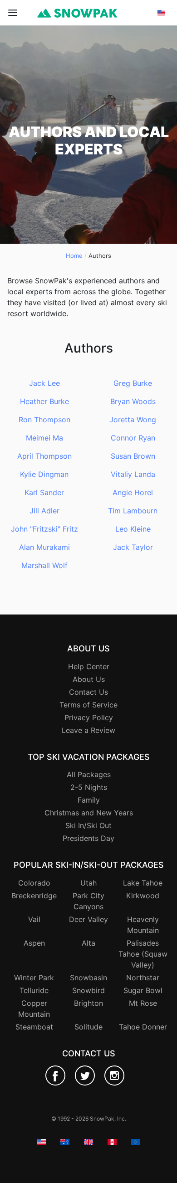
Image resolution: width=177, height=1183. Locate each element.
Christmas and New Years (88, 812)
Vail (34, 919)
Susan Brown (133, 456)
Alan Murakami (44, 547)
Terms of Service (88, 704)
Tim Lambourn (132, 510)
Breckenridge (34, 895)
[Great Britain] (161, 59)
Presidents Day (88, 838)
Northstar (142, 977)
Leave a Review (88, 730)
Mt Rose (143, 1003)
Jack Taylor (133, 547)
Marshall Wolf (44, 565)
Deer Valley (88, 919)
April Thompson (44, 456)
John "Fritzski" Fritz (44, 528)
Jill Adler (44, 510)
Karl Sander (44, 492)
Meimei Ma (44, 437)
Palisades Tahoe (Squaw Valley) (142, 953)
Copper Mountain (34, 1009)
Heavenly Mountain (143, 925)
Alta (88, 942)
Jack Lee (44, 383)
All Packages (89, 774)
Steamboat (34, 1026)
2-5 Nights (88, 787)
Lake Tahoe (142, 882)
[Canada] (161, 70)
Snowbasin (88, 977)
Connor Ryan (133, 437)
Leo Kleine (133, 528)
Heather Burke (44, 401)
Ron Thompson (44, 419)
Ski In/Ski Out (88, 825)
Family (89, 799)
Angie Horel (133, 492)
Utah (88, 882)
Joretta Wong (132, 419)
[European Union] (161, 81)
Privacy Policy (88, 717)
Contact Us (88, 691)
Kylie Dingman (44, 474)
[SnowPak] (55, 1075)
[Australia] (161, 48)
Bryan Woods (133, 401)
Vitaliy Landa (133, 474)
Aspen (34, 942)
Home (74, 255)
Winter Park (34, 977)
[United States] (161, 37)
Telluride (34, 990)
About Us (89, 679)
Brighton (88, 1003)
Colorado (34, 882)
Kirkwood (142, 895)
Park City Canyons (88, 901)
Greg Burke (132, 383)
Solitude (88, 1026)
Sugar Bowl (142, 990)
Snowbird (88, 990)
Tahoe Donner (143, 1026)
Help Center (88, 666)
